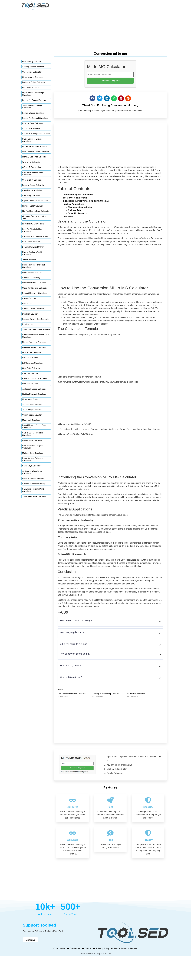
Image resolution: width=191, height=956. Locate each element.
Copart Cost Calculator (32, 415)
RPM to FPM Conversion (33, 224)
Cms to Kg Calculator (31, 195)
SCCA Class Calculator (32, 404)
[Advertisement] (95, 30)
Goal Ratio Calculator (31, 368)
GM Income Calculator (31, 72)
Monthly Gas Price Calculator (34, 157)
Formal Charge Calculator (33, 113)
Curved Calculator (30, 298)
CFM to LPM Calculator (32, 180)
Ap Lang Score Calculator (33, 67)
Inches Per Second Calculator (35, 100)
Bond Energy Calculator (32, 440)
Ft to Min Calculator (30, 87)
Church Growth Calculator (33, 309)
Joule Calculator (29, 259)
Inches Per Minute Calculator (34, 146)
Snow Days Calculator (31, 466)
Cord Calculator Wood (31, 373)
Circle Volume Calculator (32, 77)
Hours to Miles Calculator (33, 272)
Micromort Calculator (31, 420)
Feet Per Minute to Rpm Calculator (72, 694)
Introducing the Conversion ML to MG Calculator (86, 201)
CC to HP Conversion (31, 167)
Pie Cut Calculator (30, 358)
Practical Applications (73, 204)
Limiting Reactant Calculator (34, 394)
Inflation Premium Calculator (34, 347)
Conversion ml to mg (31, 277)
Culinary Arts (74, 210)
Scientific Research (77, 213)
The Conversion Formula (75, 198)
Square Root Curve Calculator (35, 201)
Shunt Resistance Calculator (34, 496)
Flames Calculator (30, 384)
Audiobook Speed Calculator (34, 389)
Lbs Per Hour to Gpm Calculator (36, 211)
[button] (92, 98)
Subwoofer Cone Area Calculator (36, 329)
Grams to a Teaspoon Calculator (36, 134)
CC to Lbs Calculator (31, 128)
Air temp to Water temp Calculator (106, 694)
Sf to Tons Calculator (31, 242)
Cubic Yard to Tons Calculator (34, 288)
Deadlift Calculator (30, 314)
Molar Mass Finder (30, 399)
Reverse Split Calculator (32, 206)
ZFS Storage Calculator (32, 410)
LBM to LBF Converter (31, 352)
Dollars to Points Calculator (33, 82)
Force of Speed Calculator (33, 185)
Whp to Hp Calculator (31, 162)
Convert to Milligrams (110, 81)
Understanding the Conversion (78, 195)
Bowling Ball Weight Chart (33, 247)
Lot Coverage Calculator (32, 363)
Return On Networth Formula (34, 378)
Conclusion (68, 216)
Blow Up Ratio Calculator (32, 123)
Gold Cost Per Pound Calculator (35, 151)
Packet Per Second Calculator (35, 118)
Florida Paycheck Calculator (34, 342)
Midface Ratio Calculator (32, 453)
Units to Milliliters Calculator (34, 283)
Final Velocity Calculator (32, 61)
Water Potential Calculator (33, 478)
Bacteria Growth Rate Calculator (36, 319)
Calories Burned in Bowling (33, 484)
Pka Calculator (28, 324)
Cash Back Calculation (32, 190)
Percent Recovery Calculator (34, 293)
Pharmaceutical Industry (80, 207)
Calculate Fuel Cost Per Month (35, 236)
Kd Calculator (28, 303)
